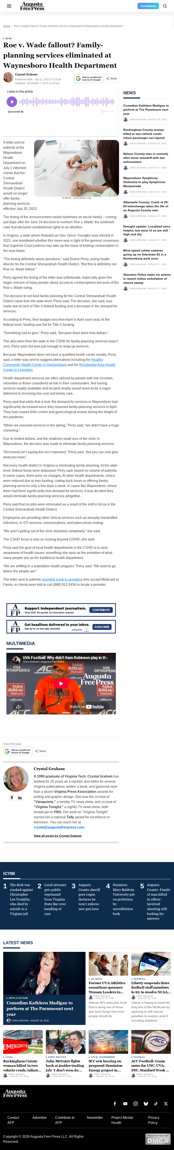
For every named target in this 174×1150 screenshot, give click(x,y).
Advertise (39, 1117)
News (8, 38)
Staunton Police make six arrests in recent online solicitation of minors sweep (147, 278)
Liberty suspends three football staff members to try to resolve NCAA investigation (150, 990)
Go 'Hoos (96, 979)
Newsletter (95, 1117)
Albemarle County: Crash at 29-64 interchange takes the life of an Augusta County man (145, 206)
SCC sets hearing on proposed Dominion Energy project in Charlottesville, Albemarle (106, 1070)
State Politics (57, 1057)
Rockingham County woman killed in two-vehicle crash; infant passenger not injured (144, 134)
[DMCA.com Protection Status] (158, 1139)
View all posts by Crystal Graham (57, 835)
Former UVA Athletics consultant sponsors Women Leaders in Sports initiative (107, 990)
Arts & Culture (18, 998)
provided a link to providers (62, 579)
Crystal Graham (49, 768)
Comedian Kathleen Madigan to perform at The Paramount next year (146, 109)
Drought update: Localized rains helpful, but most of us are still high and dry (146, 230)
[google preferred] (89, 78)
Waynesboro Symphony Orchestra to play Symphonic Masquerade (144, 182)
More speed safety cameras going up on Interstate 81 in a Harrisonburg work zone (144, 254)
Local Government (103, 1057)
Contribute (148, 6)
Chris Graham (137, 120)
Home (6, 26)
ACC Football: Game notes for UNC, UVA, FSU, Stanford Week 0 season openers (149, 1068)
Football (139, 979)
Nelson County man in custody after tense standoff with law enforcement (145, 158)
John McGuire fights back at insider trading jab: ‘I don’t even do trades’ (65, 1068)
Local (9, 1057)
